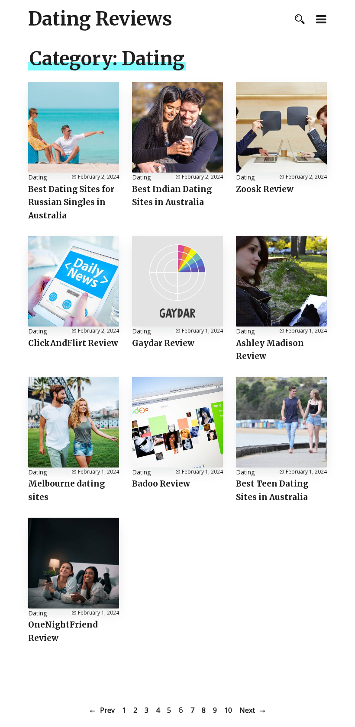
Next (247, 710)
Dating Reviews (100, 19)
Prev (107, 710)
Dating (37, 177)
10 (228, 710)
